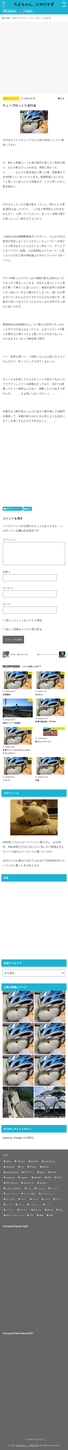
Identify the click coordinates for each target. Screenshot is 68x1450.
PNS (49, 1177)
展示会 (50, 1209)
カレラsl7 (10, 1199)
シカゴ (47, 1199)
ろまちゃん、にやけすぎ (34, 4)
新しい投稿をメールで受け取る (24, 629)
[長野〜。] (18, 1006)
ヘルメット (34, 1204)
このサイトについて (34, 1439)
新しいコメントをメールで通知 (24, 620)
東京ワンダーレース (15, 1215)
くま (29, 1188)
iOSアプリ (29, 1172)
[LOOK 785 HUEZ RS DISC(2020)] (49, 1102)
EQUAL (33, 1166)
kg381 (42, 1172)
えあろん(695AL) (13, 1188)
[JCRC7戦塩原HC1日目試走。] (18, 1102)
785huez (21, 1161)
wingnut (43, 1182)
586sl (8, 1161)
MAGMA (37, 1177)
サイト (6, 604)
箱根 (41, 1215)
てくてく (54, 1188)
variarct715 (29, 1182)
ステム (59, 1199)
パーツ (21, 1204)
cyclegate (10, 1166)
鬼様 (51, 1215)
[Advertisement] (34, 57)
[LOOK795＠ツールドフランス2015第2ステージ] (49, 1038)
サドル (35, 1199)
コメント (9, 539)
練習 (29, 508)
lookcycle (10, 1177)
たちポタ (41, 1188)
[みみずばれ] (49, 1070)
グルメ (23, 1199)
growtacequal (12, 1172)
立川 (32, 1215)
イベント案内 (29, 1193)
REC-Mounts (12, 1182)
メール (8, 588)
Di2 (22, 1166)
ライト (48, 1204)
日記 (61, 1209)
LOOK (53, 1172)
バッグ (9, 1204)
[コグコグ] (18, 1070)
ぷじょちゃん (12, 1193)
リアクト (10, 1209)
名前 (6, 572)
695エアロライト (11, 98)
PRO (59, 1177)
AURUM (34, 1161)
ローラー (24, 1209)
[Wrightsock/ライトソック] (18, 1038)
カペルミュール (48, 1193)
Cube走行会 (49, 1161)
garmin (45, 1166)
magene (24, 1177)
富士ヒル (37, 1209)
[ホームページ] (49, 1006)
